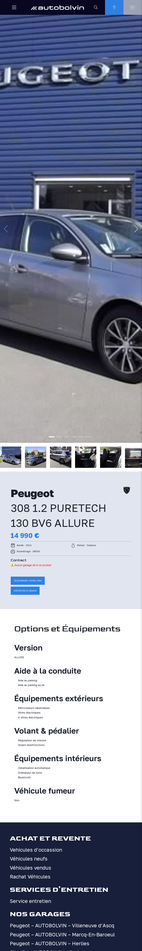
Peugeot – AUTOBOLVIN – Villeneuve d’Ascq (62, 925)
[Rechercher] (96, 7)
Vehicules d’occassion (36, 850)
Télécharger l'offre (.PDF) (28, 581)
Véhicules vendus (30, 868)
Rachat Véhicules (30, 877)
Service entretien (30, 901)
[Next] (136, 229)
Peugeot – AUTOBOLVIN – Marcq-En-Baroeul (62, 934)
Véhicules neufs (29, 859)
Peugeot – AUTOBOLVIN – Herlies (49, 943)
